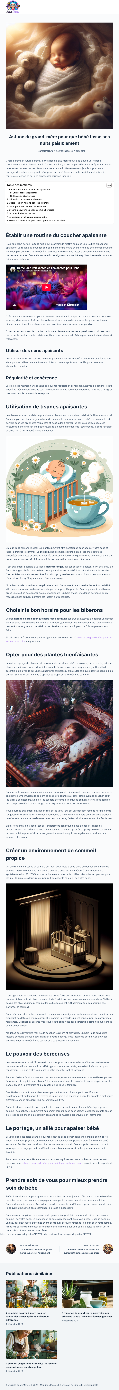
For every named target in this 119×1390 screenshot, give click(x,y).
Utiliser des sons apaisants (25, 193)
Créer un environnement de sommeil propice (31, 210)
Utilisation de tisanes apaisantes (25, 199)
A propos (64, 1385)
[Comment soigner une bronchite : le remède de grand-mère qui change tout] (31, 1344)
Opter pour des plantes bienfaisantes (27, 206)
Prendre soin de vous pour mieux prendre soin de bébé (37, 220)
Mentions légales (49, 1385)
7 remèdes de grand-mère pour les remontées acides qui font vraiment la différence (27, 1316)
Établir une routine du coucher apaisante (29, 189)
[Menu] (111, 7)
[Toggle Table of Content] (107, 185)
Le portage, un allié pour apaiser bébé (28, 217)
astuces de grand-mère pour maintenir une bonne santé (52, 1163)
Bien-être (80, 151)
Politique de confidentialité (84, 1385)
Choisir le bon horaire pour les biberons (29, 203)
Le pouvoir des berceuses (22, 213)
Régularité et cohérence (24, 196)
